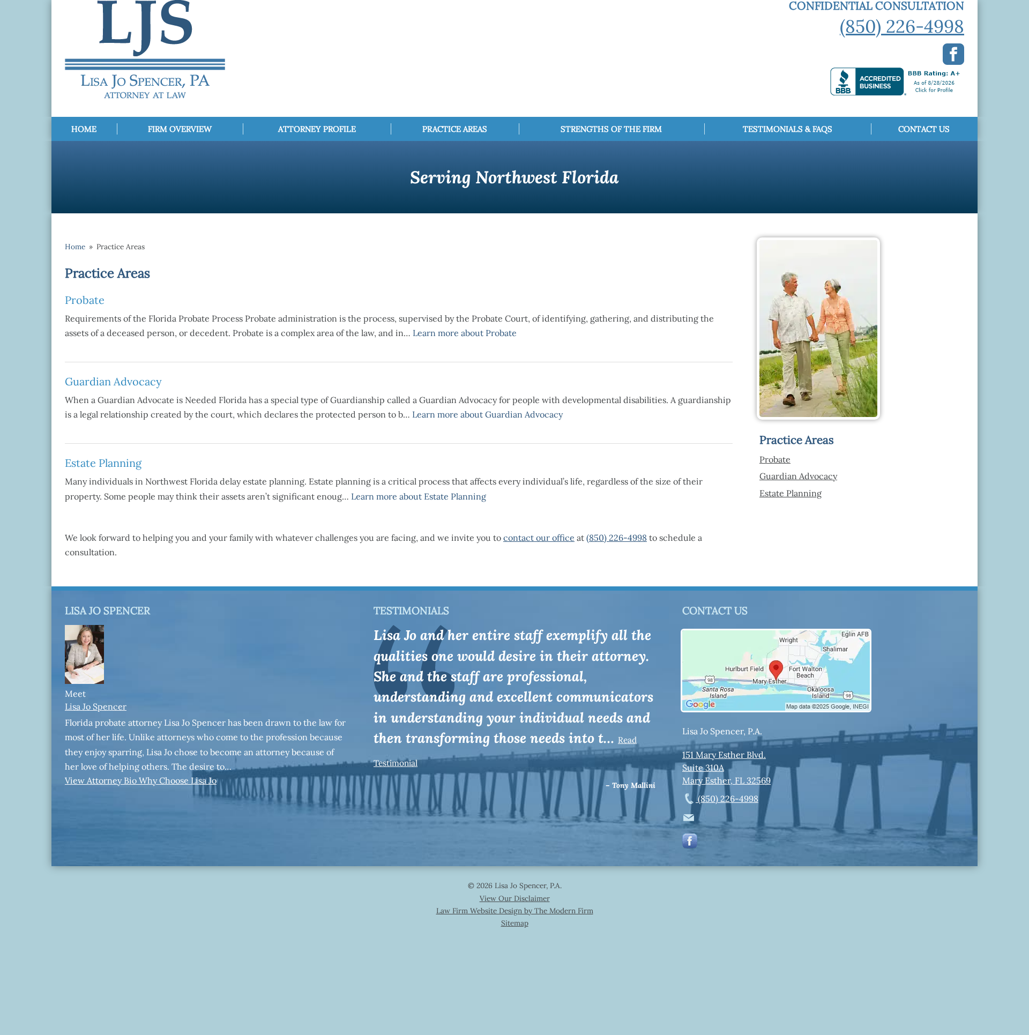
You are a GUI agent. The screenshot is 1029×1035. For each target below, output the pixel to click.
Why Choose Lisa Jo (178, 780)
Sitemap (514, 923)
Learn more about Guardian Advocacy (487, 414)
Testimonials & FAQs (787, 129)
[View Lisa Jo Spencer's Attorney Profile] (84, 680)
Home (83, 129)
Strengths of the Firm (611, 129)
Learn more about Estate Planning (418, 496)
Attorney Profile (317, 129)
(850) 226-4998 (902, 26)
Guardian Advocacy (113, 381)
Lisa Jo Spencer (95, 706)
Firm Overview (180, 129)
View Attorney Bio (102, 780)
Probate (85, 300)
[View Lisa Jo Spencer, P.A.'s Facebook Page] (690, 843)
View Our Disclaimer (515, 898)
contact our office (539, 537)
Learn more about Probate (465, 332)
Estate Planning (103, 463)
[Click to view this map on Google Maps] (776, 707)
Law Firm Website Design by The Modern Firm (514, 910)
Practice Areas (454, 129)
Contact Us (924, 129)
